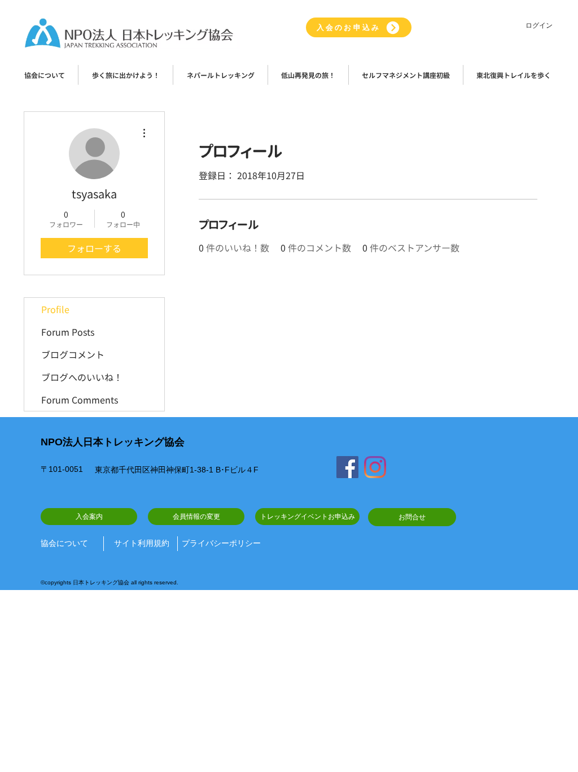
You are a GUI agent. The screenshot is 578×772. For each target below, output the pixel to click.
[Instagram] (375, 467)
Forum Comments (79, 399)
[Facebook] (347, 467)
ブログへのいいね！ (81, 377)
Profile (55, 309)
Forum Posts (67, 332)
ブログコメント (72, 354)
